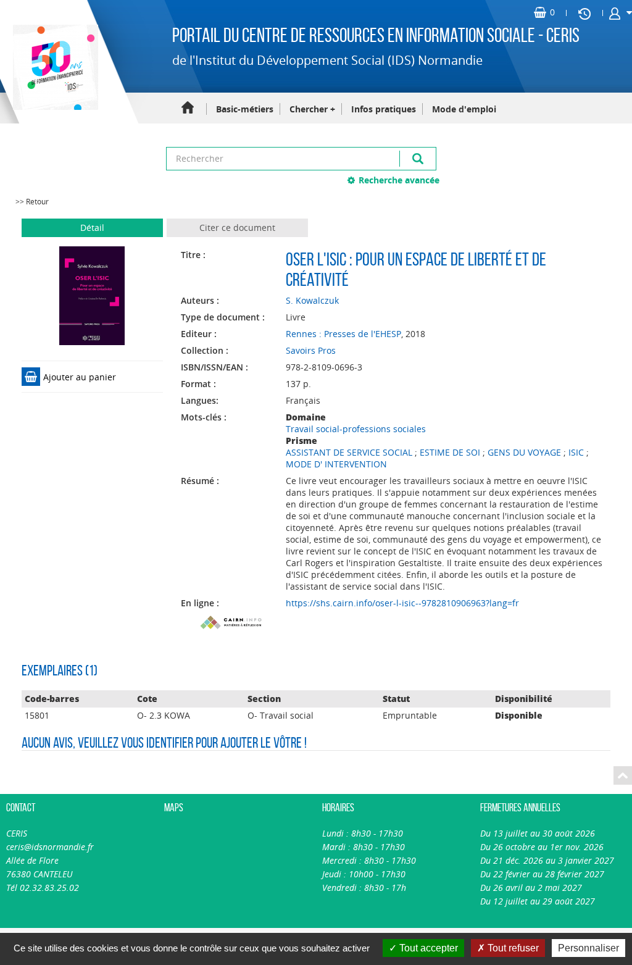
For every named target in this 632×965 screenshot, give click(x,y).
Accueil (187, 108)
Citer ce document (237, 227)
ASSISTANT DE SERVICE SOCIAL (349, 452)
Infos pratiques (383, 109)
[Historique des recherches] (584, 13)
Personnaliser (588, 948)
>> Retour (32, 201)
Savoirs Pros (311, 350)
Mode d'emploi (464, 109)
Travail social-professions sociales (356, 429)
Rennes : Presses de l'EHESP (343, 334)
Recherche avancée (399, 180)
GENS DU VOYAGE (524, 452)
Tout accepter (427, 948)
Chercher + (312, 109)
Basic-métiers (244, 109)
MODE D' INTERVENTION (336, 464)
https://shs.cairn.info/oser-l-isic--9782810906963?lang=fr (402, 603)
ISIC (576, 452)
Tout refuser (512, 948)
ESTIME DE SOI (450, 452)
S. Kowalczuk (312, 300)
